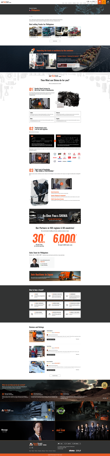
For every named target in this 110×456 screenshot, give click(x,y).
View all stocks (55, 41)
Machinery (76, 443)
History (47, 450)
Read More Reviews (55, 375)
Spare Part (69, 443)
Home (30, 450)
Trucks (61, 443)
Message (43, 450)
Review (33, 450)
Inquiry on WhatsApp (44, 265)
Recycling (39, 450)
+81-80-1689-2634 (44, 263)
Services (36, 450)
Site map (54, 450)
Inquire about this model (51, 339)
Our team (50, 450)
